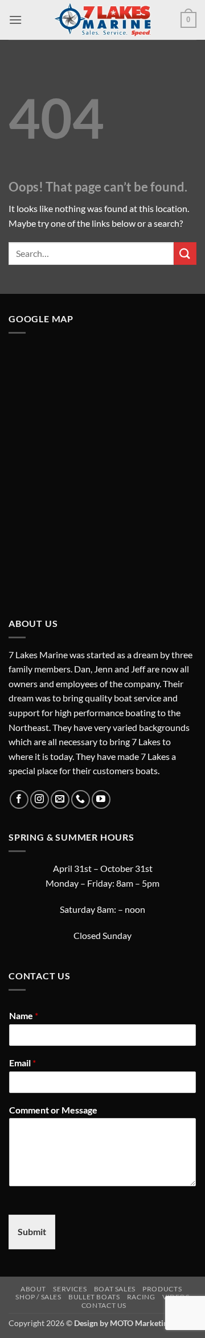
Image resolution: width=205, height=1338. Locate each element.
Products (162, 1289)
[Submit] (185, 253)
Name (23, 1015)
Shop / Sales (38, 1297)
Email (22, 1062)
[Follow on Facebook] (19, 799)
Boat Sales (115, 1289)
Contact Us (103, 1305)
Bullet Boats (94, 1297)
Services (70, 1289)
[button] (15, 20)
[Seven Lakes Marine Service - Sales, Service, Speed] (102, 20)
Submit (32, 1231)
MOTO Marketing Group (153, 1323)
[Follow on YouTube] (101, 799)
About (33, 1289)
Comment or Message (53, 1109)
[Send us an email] (60, 799)
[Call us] (80, 799)
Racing (141, 1297)
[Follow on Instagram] (39, 799)
